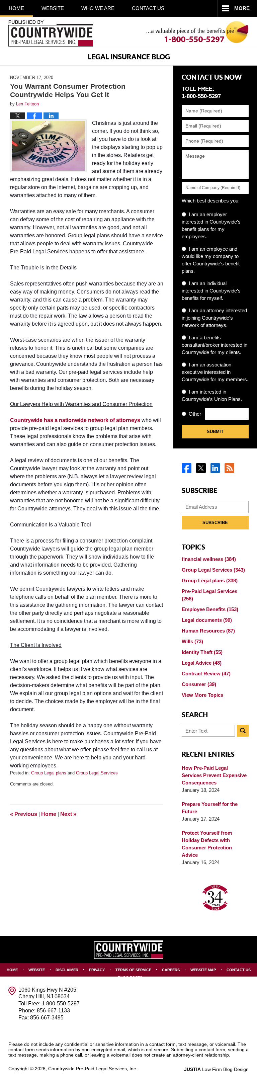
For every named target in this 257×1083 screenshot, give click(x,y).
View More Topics (202, 695)
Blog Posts (130, 978)
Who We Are (97, 8)
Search (243, 731)
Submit (215, 431)
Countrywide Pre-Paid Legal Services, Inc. (92, 1068)
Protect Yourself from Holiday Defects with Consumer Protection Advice (207, 844)
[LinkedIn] (215, 468)
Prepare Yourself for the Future (210, 807)
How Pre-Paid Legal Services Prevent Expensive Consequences (214, 775)
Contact (148, 8)
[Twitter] (201, 468)
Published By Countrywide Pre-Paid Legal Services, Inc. (50, 33)
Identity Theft (202, 652)
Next (68, 814)
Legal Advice (202, 663)
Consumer (199, 684)
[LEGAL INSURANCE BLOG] (128, 56)
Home (16, 8)
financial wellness (209, 559)
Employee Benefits (210, 609)
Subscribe (215, 522)
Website (52, 8)
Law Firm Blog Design (216, 1069)
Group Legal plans (48, 772)
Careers (171, 970)
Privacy (97, 970)
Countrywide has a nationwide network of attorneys (75, 420)
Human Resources (208, 631)
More (242, 8)
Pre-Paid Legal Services (209, 594)
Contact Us (239, 970)
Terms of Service (133, 970)
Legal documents (207, 620)
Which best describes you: (211, 200)
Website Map (203, 970)
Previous (23, 814)
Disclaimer (67, 970)
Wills (192, 641)
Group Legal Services (97, 772)
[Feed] (229, 468)
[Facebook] (186, 468)
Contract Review (206, 673)
